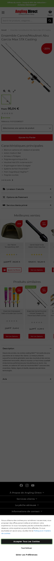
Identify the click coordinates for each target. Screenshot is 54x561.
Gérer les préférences (26, 554)
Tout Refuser (26, 548)
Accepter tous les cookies (27, 541)
